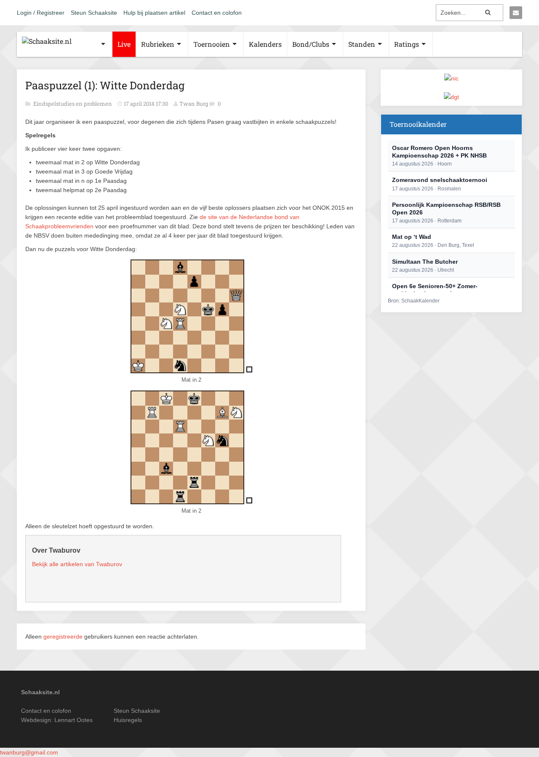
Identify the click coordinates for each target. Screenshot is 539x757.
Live (124, 44)
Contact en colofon (217, 12)
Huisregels (128, 720)
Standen (361, 44)
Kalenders (265, 44)
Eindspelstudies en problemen (73, 103)
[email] (516, 12)
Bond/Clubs (310, 44)
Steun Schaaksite (94, 12)
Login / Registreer (40, 12)
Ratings (406, 44)
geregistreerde (63, 636)
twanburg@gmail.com (29, 752)
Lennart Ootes (73, 720)
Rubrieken (157, 44)
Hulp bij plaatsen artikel (154, 12)
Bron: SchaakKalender (414, 301)
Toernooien (211, 44)
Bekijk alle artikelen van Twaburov (77, 564)
